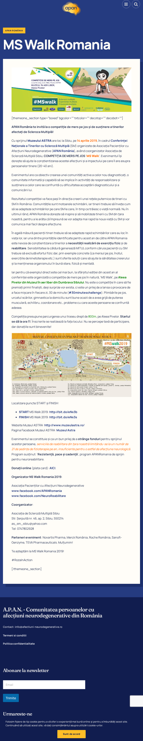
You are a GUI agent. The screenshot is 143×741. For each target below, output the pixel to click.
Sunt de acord (71, 734)
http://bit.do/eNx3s (63, 417)
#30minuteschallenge (85, 293)
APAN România (63, 151)
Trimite (11, 698)
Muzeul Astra (65, 430)
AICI (52, 468)
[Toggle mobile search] (136, 4)
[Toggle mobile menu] (126, 4)
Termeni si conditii (14, 635)
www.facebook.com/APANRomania (37, 491)
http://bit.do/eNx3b (63, 412)
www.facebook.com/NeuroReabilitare (39, 496)
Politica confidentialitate (19, 643)
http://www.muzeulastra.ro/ (64, 425)
